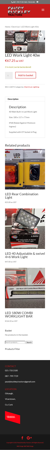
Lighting (36, 87)
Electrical (16, 27)
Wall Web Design (28, 446)
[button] (40, 35)
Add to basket (25, 75)
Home (7, 27)
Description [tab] (13, 99)
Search (29, 342)
